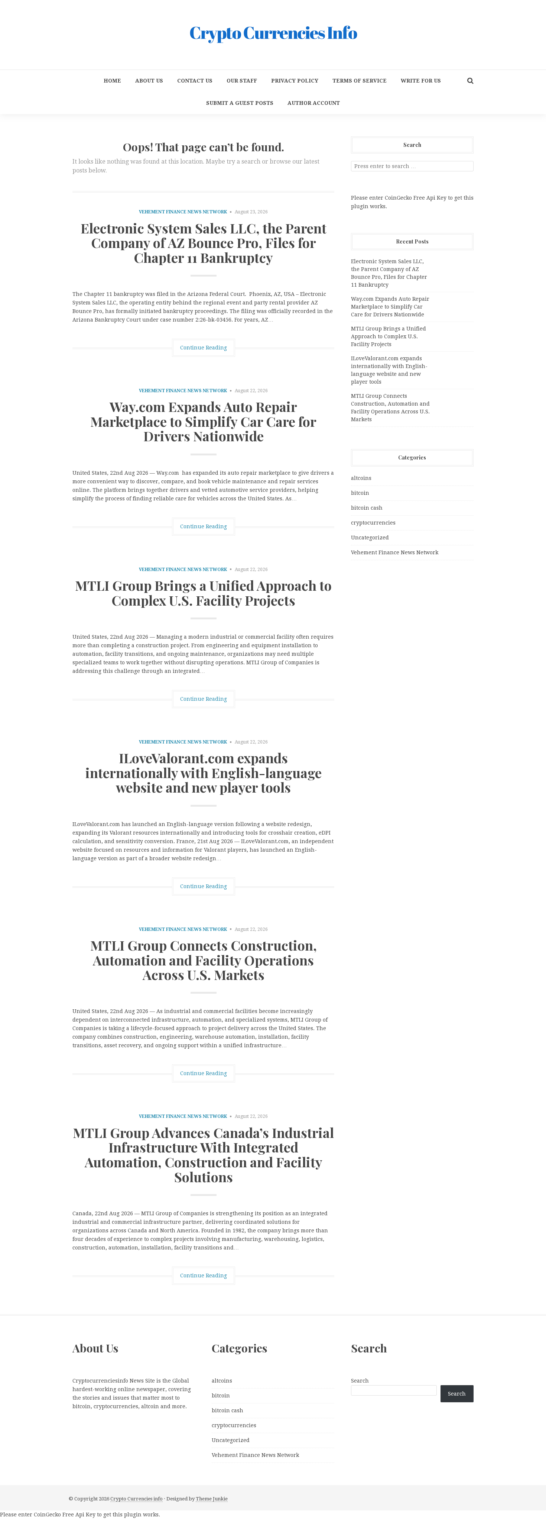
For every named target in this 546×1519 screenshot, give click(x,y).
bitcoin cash (367, 508)
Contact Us (194, 81)
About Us (149, 81)
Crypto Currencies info (136, 1499)
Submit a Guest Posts (239, 103)
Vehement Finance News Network (183, 212)
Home (112, 81)
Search (360, 1381)
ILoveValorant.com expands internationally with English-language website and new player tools (203, 772)
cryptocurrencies (373, 523)
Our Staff (242, 81)
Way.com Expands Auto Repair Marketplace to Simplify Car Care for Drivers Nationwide (203, 421)
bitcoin (360, 493)
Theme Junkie (212, 1499)
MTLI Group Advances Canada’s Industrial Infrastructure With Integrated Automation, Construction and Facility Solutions (203, 1154)
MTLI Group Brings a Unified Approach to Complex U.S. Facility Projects (203, 592)
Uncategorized (370, 538)
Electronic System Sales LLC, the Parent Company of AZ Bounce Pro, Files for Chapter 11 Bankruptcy (203, 242)
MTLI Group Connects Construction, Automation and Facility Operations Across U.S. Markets (203, 959)
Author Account (313, 103)
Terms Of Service (359, 81)
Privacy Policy (294, 81)
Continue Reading (203, 348)
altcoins (361, 478)
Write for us (421, 81)
